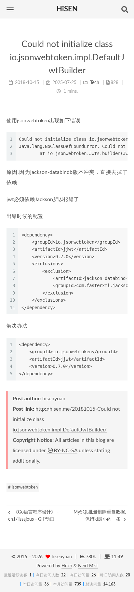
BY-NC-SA (65, 450)
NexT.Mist (88, 566)
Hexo (66, 566)
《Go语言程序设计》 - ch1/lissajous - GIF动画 (33, 516)
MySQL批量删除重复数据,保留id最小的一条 (100, 516)
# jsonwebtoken (23, 487)
